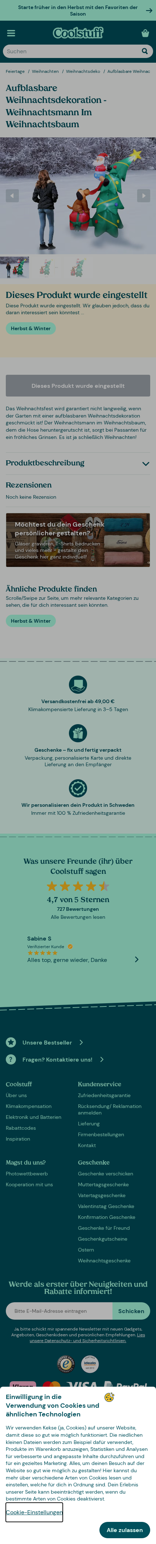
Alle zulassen (125, 1530)
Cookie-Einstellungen (34, 1512)
